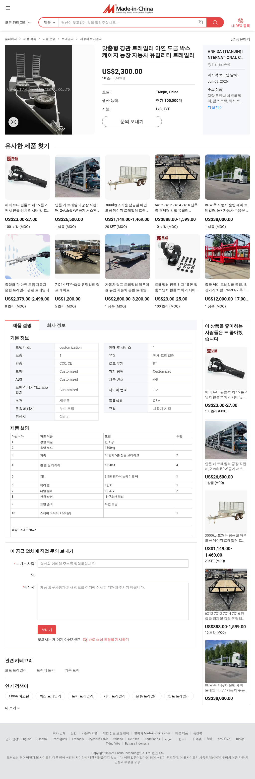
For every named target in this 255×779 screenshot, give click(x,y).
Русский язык (98, 739)
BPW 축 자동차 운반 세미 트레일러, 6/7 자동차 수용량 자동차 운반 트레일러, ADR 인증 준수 (225, 688)
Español (42, 739)
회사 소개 (59, 733)
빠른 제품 (181, 733)
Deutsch (133, 739)
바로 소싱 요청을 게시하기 (106, 639)
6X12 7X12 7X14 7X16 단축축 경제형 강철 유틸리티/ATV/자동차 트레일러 (226, 616)
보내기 (47, 629)
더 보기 (213, 107)
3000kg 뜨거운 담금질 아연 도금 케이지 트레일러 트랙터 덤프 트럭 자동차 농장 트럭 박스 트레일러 (226, 538)
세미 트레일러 (115, 696)
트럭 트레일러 (82, 696)
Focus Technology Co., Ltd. (133, 753)
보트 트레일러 (16, 670)
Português (60, 739)
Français (78, 739)
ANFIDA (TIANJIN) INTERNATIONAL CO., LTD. (226, 57)
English (26, 739)
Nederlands (152, 739)
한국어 (183, 739)
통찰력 (197, 733)
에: (33, 575)
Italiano (118, 739)
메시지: (28, 587)
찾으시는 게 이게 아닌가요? (59, 639)
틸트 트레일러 (179, 696)
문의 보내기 (132, 121)
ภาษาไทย (224, 739)
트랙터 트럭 (46, 670)
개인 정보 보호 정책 (116, 733)
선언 (74, 733)
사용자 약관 (90, 733)
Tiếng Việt (113, 743)
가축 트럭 (72, 670)
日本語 (197, 739)
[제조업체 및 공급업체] (128, 8)
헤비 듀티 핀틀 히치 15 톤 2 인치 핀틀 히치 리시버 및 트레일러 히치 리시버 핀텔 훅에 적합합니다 (226, 395)
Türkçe (240, 739)
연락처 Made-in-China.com (152, 733)
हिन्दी (209, 739)
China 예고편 (19, 696)
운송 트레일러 (147, 696)
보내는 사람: (24, 563)
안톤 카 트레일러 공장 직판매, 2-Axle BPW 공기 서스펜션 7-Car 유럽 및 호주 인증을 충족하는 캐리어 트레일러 (226, 466)
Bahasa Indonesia (137, 743)
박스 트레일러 (50, 696)
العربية (169, 739)
